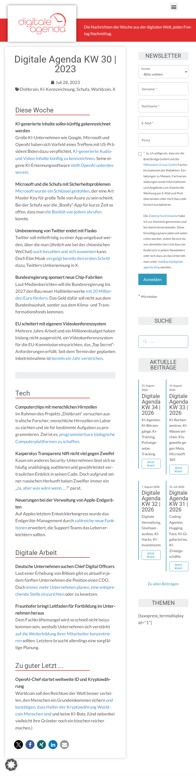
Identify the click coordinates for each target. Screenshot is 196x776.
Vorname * (149, 85)
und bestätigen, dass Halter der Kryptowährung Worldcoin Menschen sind (64, 706)
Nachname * (151, 102)
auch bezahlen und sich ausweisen (64, 251)
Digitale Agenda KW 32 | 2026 (151, 501)
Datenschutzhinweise (163, 216)
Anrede (145, 65)
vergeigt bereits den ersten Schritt (78, 258)
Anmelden (152, 279)
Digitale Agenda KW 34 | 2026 (151, 404)
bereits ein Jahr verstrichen (77, 358)
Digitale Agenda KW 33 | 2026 (178, 404)
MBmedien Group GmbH (160, 165)
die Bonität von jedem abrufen (73, 211)
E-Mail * (147, 119)
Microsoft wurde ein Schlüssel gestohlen (52, 191)
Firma (146, 136)
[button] (173, 7)
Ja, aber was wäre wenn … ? (42, 488)
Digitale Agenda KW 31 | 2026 (178, 501)
